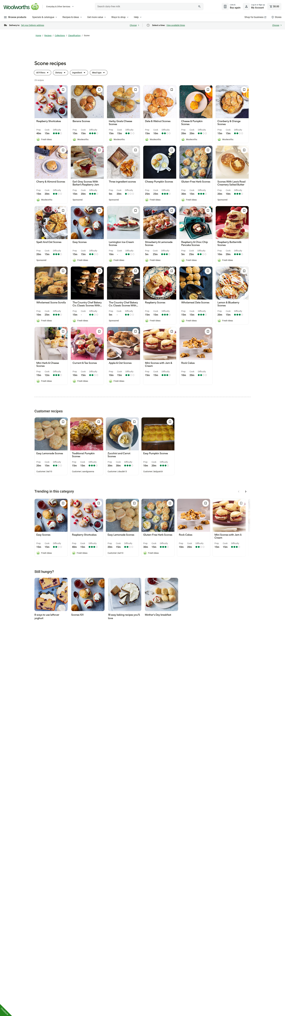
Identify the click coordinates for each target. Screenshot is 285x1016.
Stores (278, 17)
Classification (74, 35)
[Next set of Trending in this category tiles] (245, 491)
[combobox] (149, 6)
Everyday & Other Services (58, 6)
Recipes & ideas (70, 17)
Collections (60, 35)
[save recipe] (63, 89)
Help (136, 17)
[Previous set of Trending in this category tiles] (238, 491)
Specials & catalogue (43, 17)
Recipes (48, 35)
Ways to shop (118, 17)
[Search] (199, 6)
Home (38, 35)
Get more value (95, 17)
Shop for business (253, 17)
